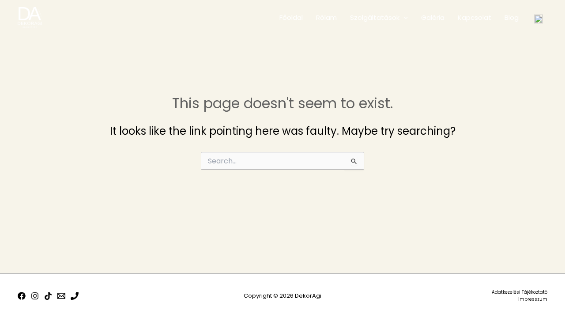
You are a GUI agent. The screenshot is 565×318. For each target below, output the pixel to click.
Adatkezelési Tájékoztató (519, 292)
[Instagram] (35, 296)
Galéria (432, 17)
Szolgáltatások (374, 17)
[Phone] (75, 296)
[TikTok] (48, 296)
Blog (512, 17)
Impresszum (532, 299)
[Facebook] (22, 296)
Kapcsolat (474, 17)
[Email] (61, 296)
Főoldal (291, 17)
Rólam (326, 17)
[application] (403, 17)
